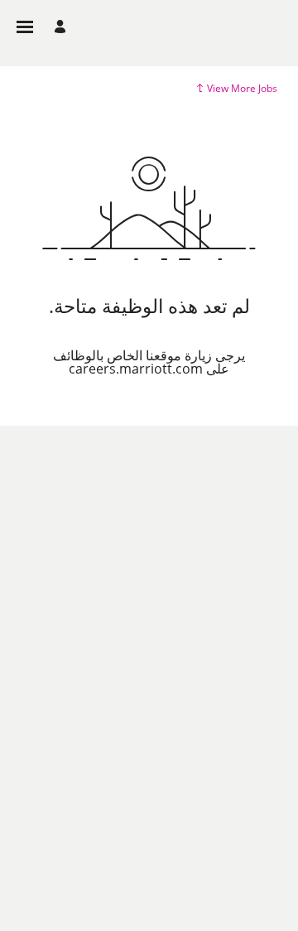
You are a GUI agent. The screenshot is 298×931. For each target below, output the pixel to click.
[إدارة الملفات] (57, 27)
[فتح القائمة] (24, 27)
